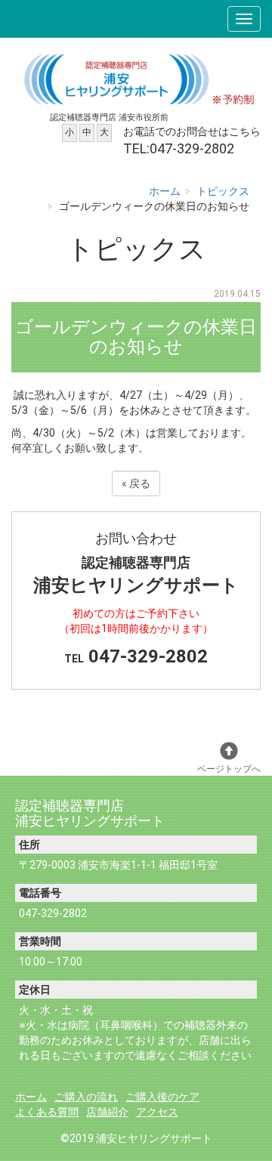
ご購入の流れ (86, 1097)
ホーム (165, 191)
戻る (136, 483)
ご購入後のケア (162, 1097)
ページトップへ (229, 769)
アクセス (157, 1112)
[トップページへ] (136, 77)
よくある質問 (47, 1112)
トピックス (222, 191)
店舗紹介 (107, 1112)
